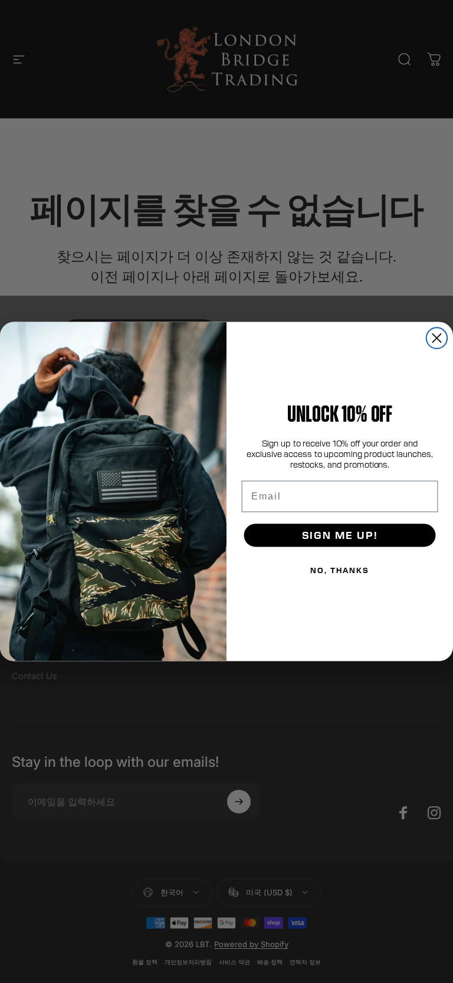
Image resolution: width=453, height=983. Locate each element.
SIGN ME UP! (340, 535)
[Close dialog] (436, 337)
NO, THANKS (339, 570)
